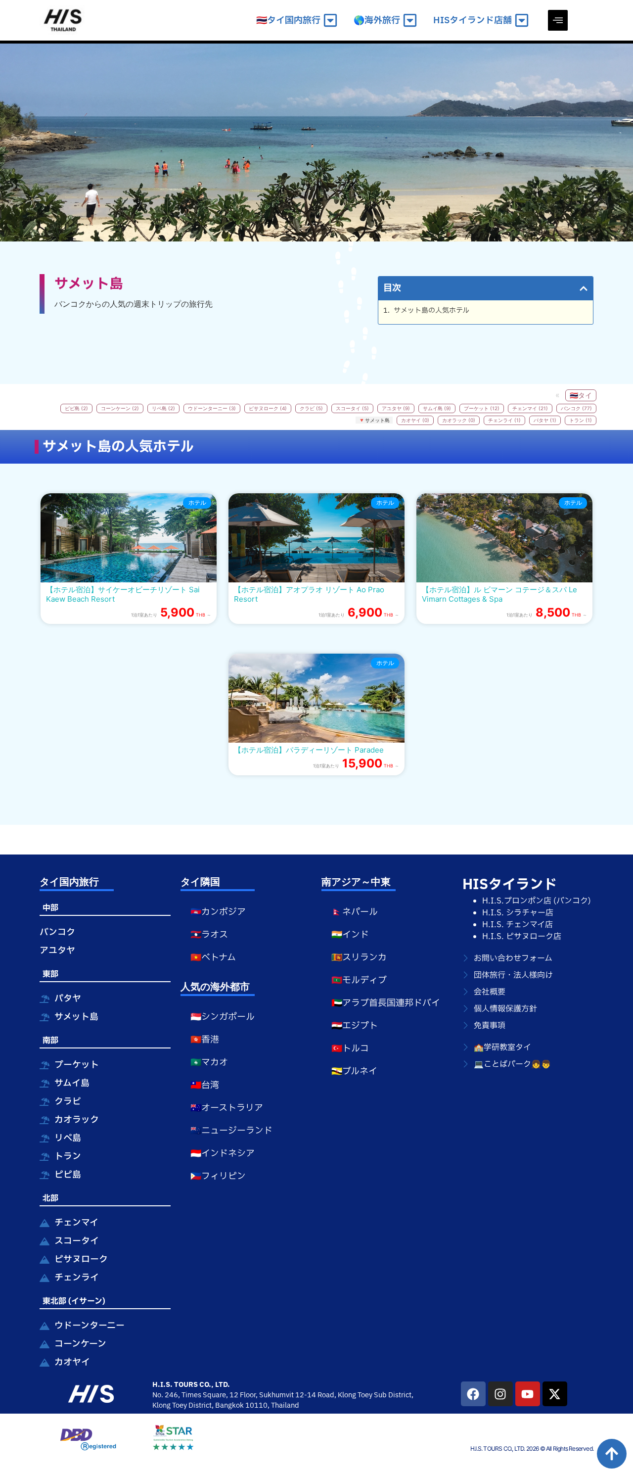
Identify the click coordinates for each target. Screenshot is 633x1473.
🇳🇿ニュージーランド (231, 1131)
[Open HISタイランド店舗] (521, 20)
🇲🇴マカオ (209, 1062)
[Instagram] (500, 1393)
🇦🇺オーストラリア (226, 1108)
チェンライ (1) (504, 420)
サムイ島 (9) (437, 408)
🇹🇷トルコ (350, 1048)
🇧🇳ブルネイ (354, 1071)
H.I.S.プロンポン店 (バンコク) (536, 901)
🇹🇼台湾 (204, 1085)
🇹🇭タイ (581, 395)
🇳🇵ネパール (354, 912)
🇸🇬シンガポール (222, 1017)
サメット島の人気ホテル (431, 310)
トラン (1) (580, 420)
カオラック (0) (458, 420)
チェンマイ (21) (530, 408)
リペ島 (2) (163, 408)
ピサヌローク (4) (268, 408)
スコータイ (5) (352, 408)
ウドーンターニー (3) (212, 408)
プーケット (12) (481, 408)
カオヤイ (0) (415, 420)
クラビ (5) (311, 408)
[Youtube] (527, 1393)
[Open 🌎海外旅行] (410, 20)
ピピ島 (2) (76, 408)
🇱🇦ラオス (209, 935)
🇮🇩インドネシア (222, 1153)
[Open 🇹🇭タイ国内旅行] (330, 20)
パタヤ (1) (545, 420)
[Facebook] (473, 1393)
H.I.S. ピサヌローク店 (521, 937)
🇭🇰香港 (204, 1039)
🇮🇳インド (350, 935)
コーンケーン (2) (120, 408)
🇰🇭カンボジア (218, 912)
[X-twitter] (555, 1393)
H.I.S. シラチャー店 (517, 913)
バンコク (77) (576, 408)
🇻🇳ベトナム (213, 957)
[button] (558, 20)
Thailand (285, 1405)
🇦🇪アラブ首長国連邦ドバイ (385, 1003)
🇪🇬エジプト (354, 1026)
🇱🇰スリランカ (359, 957)
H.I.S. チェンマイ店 (517, 925)
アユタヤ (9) (396, 408)
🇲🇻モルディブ (359, 980)
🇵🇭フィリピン (218, 1176)
